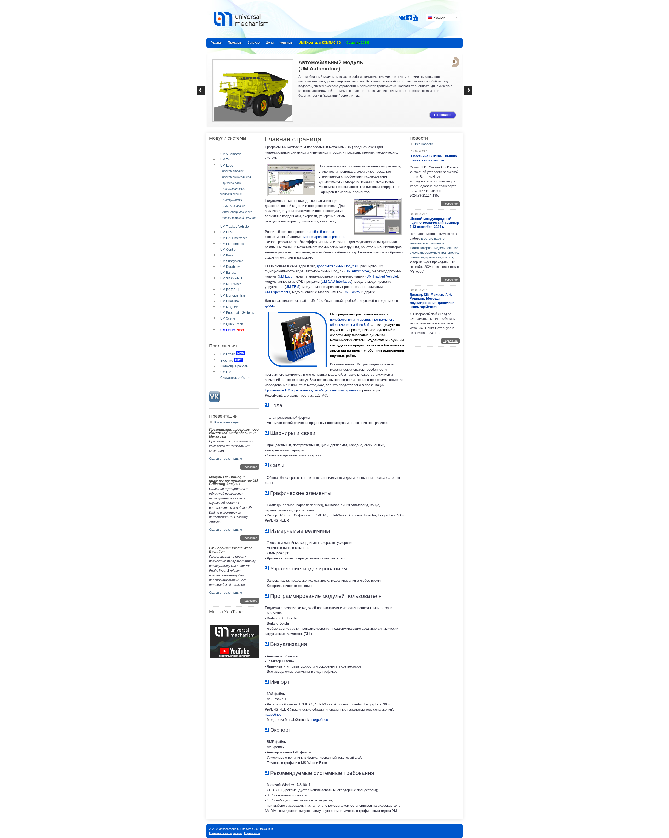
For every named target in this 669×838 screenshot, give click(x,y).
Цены (270, 42)
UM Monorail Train (233, 295)
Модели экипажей (233, 171)
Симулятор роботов (235, 378)
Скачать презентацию (225, 459)
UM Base (226, 255)
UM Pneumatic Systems (237, 313)
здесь (269, 306)
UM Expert (227, 354)
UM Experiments (232, 244)
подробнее (273, 714)
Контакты (286, 42)
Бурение (226, 360)
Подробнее (442, 115)
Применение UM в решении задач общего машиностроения (311, 390)
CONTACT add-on (233, 206)
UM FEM (226, 232)
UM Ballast (228, 272)
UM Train (226, 160)
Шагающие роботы (234, 366)
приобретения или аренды (350, 319)
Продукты (235, 42)
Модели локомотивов (236, 177)
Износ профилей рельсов (239, 217)
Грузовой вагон (232, 183)
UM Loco (226, 165)
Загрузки (254, 42)
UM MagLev (229, 307)
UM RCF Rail (229, 290)
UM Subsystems (231, 261)
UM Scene (227, 318)
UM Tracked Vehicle (234, 226)
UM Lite (225, 372)
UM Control (228, 249)
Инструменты (232, 200)
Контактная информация (225, 833)
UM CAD (336, 282)
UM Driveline (229, 301)
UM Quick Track (231, 324)
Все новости (424, 144)
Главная (216, 42)
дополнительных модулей (337, 266)
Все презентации (227, 422)
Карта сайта (252, 833)
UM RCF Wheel (231, 284)
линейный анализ (320, 232)
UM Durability (230, 267)
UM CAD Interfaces (233, 238)
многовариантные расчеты (324, 237)
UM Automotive (231, 154)
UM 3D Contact (231, 278)
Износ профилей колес (237, 212)
